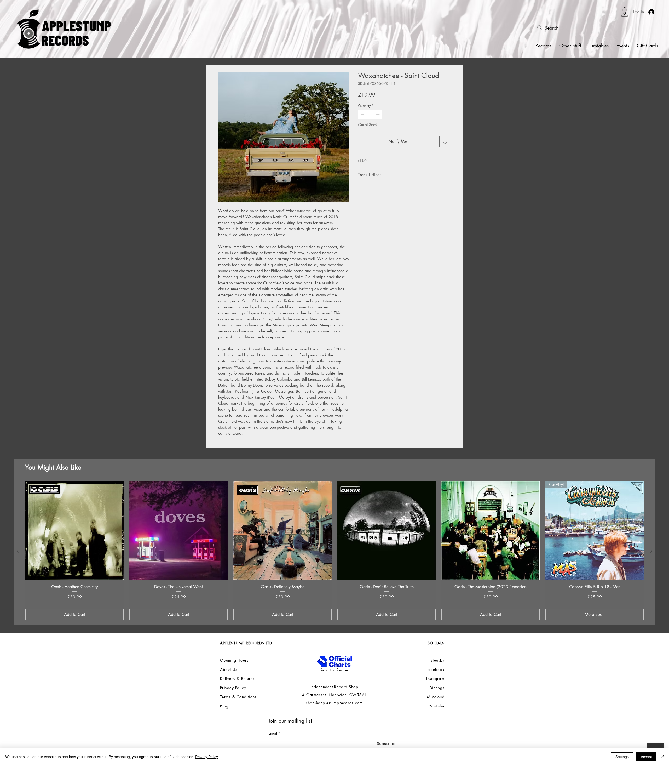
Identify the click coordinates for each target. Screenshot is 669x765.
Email (274, 733)
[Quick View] (74, 530)
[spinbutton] (370, 114)
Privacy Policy (206, 756)
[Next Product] (651, 551)
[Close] (663, 756)
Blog (224, 706)
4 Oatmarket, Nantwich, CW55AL (334, 694)
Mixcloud (436, 696)
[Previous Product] (17, 551)
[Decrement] (362, 114)
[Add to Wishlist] (445, 141)
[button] (624, 12)
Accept (646, 756)
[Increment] (378, 114)
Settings (622, 756)
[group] (334, 551)
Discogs (437, 687)
